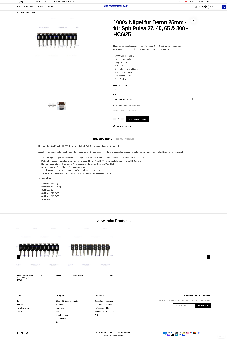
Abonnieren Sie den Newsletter (197, 295)
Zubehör (59, 322)
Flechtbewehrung (62, 304)
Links (18, 295)
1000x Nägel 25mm (75, 275)
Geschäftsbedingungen (104, 301)
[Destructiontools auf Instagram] (22, 2)
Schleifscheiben (62, 315)
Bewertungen (125, 138)
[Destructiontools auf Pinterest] (20, 2)
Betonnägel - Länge (120, 85)
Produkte (40, 7)
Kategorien (60, 295)
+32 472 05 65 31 (44, 1)
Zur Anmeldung (203, 305)
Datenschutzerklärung (103, 304)
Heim (18, 7)
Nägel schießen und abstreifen (67, 301)
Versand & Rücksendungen (105, 311)
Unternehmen (28, 7)
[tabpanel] (56, 58)
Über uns (19, 304)
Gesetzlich (99, 295)
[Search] (224, 7)
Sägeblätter (60, 308)
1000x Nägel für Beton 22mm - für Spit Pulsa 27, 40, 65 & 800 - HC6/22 (29, 277)
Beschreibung (102, 138)
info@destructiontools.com (64, 1)
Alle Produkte (29, 12)
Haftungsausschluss (102, 308)
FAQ (96, 315)
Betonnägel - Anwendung (122, 95)
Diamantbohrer (61, 311)
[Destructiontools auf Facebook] (17, 2)
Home (19, 12)
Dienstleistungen (22, 308)
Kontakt (50, 7)
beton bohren (61, 318)
